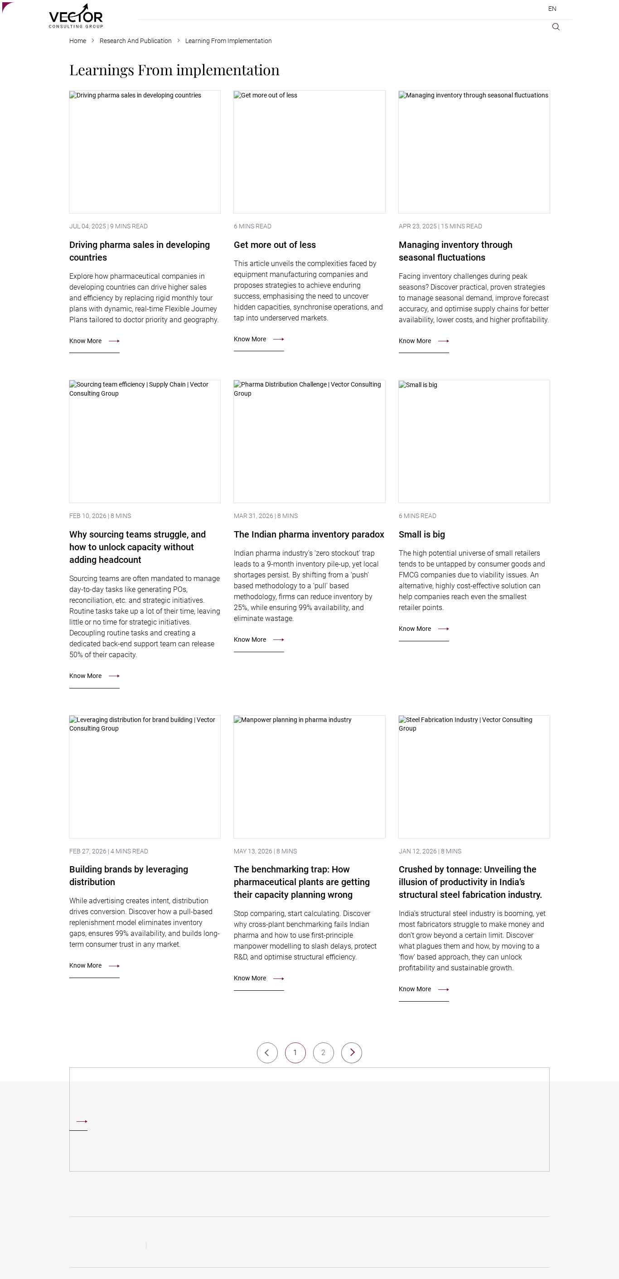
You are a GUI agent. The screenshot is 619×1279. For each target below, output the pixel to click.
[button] (351, 1052)
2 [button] (323, 1052)
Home (77, 40)
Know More (85, 340)
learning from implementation (228, 40)
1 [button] (295, 1052)
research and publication (136, 40)
